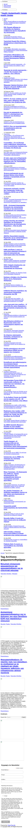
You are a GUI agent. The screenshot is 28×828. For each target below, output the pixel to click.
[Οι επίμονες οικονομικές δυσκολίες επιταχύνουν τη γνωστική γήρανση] (15, 332)
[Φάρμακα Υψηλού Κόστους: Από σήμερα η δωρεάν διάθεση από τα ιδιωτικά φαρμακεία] (15, 82)
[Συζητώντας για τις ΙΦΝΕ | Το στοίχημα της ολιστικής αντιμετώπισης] (15, 454)
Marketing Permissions (7, 785)
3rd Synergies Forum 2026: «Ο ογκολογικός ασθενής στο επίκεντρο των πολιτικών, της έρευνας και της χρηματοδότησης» (14, 383)
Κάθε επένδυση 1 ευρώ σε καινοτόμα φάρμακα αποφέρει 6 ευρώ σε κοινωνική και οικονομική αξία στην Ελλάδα (15, 252)
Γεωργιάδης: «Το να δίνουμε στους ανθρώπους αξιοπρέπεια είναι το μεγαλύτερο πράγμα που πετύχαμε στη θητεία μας (15, 145)
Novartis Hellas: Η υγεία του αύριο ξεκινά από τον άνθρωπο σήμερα (15, 519)
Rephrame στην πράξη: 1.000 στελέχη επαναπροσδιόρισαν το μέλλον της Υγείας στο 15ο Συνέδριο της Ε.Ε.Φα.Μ (15, 413)
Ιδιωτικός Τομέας (8, 259)
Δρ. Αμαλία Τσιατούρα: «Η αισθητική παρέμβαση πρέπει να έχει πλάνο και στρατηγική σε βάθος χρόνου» (15, 493)
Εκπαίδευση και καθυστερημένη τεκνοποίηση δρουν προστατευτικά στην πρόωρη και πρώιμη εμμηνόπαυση (15, 364)
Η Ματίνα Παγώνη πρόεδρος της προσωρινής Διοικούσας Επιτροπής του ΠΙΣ (15, 292)
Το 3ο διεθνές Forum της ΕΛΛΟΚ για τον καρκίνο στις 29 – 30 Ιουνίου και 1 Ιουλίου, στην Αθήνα (15, 399)
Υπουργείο (7, 134)
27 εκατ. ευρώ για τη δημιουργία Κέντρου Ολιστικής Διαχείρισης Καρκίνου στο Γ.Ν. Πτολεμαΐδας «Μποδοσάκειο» (15, 160)
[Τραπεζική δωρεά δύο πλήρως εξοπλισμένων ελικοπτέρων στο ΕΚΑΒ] (15, 38)
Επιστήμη (6, 314)
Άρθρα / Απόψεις (8, 500)
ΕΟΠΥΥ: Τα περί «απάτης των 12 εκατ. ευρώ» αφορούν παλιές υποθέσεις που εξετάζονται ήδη (15, 100)
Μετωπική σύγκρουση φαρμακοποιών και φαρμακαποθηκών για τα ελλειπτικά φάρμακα (12, 567)
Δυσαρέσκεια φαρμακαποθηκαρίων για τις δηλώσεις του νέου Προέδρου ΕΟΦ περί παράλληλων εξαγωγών (14, 616)
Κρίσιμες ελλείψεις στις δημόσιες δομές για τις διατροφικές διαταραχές (15, 278)
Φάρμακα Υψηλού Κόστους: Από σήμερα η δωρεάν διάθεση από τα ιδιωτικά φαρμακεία (15, 86)
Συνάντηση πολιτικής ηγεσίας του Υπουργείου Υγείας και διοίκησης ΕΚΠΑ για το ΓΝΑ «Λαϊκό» (14, 191)
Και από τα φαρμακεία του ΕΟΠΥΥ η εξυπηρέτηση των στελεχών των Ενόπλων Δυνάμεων (13, 114)
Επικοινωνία (7, 7)
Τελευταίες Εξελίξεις (6, 573)
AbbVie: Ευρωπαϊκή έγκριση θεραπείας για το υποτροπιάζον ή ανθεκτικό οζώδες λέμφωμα (15, 237)
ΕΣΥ (5, 20)
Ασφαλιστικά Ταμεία (9, 78)
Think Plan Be (11, 825)
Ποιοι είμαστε (7, 5)
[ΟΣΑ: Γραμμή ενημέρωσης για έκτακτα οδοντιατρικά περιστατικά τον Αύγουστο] (15, 262)
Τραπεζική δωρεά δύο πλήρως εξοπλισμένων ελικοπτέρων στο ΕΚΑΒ (15, 42)
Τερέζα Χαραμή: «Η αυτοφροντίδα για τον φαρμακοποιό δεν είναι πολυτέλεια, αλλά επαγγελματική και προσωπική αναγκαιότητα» (15, 444)
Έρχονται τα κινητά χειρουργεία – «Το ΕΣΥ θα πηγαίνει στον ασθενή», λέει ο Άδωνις (15, 71)
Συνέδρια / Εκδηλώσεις (10, 371)
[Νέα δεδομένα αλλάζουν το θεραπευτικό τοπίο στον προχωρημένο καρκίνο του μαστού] (15, 318)
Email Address (5, 770)
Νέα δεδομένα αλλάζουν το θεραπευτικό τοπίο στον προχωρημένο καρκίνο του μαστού (13, 323)
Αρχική (6, 4)
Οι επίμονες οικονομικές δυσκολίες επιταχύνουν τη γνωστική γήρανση (13, 336)
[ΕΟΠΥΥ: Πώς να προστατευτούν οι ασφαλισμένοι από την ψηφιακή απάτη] (15, 123)
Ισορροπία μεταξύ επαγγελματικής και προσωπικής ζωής (15, 507)
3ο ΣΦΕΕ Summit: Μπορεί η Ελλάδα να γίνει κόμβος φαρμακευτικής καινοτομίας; (14, 426)
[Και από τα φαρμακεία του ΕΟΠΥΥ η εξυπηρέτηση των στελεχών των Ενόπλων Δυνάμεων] (15, 109)
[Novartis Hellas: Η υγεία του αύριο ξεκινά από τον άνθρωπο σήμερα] (15, 515)
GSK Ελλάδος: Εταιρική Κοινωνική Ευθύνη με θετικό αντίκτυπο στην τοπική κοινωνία (15, 533)
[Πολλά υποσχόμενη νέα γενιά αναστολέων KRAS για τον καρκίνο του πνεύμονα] (15, 345)
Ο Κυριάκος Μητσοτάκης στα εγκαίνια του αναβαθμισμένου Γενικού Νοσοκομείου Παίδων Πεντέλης (14, 57)
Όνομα (3, 774)
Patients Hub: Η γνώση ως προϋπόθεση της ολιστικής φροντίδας (13, 545)
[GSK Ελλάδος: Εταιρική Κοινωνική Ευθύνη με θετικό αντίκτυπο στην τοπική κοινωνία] (15, 528)
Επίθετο (3, 779)
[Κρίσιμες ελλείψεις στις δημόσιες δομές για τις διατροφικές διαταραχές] (15, 274)
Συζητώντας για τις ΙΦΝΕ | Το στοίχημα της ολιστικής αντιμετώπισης (14, 458)
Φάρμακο (6, 198)
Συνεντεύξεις (7, 432)
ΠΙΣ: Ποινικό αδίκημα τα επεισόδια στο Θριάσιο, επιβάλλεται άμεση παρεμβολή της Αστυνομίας (15, 29)
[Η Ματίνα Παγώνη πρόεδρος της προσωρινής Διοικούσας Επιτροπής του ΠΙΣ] (15, 287)
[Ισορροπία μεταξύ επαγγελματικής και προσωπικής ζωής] (15, 503)
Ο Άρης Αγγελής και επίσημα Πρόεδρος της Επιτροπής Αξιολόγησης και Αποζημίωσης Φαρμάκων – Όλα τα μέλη (15, 223)
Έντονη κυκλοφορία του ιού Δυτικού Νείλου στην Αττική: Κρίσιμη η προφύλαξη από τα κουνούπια (14, 175)
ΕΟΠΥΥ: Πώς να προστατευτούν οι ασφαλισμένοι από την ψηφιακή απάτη (15, 127)
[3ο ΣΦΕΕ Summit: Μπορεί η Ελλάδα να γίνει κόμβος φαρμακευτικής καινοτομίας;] (15, 422)
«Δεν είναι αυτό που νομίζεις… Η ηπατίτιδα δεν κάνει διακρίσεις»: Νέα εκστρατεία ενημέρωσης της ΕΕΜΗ (15, 307)
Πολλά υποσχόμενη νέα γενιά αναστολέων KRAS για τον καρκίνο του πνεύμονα (14, 350)
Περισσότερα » (5, 608)
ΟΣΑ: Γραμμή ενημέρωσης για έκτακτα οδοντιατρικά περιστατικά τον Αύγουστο (14, 266)
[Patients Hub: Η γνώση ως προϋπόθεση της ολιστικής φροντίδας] (15, 541)
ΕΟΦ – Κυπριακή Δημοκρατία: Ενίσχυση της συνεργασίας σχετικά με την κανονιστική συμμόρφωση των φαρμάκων (14, 208)
